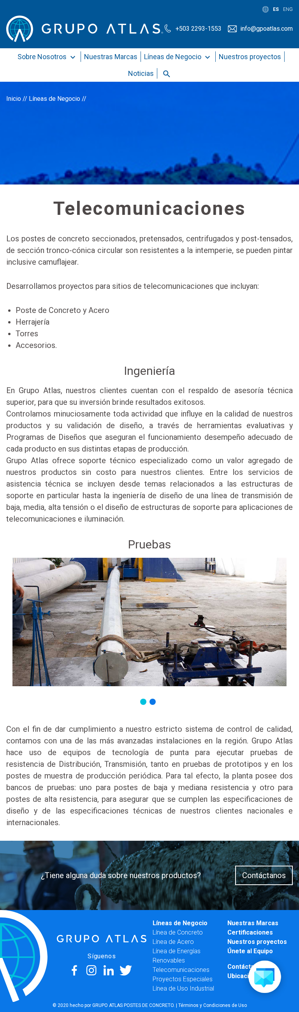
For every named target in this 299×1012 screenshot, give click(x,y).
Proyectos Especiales (183, 979)
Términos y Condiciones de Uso (212, 1005)
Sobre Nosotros (43, 57)
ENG (288, 9)
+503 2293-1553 (199, 28)
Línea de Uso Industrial (183, 988)
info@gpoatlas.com (266, 28)
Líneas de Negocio (173, 57)
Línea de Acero (173, 941)
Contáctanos (264, 875)
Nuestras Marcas (110, 57)
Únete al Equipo (250, 951)
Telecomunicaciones (181, 969)
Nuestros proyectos (250, 57)
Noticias (141, 73)
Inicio (13, 98)
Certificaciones (250, 932)
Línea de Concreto (178, 932)
